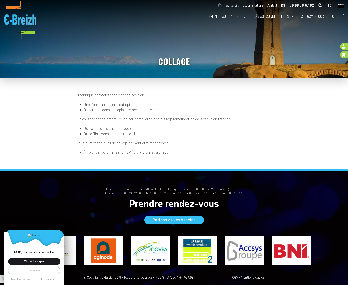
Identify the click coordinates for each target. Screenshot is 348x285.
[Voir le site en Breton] (341, 5)
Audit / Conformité (235, 16)
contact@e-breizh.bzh (231, 189)
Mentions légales (253, 277)
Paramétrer (47, 279)
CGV (235, 277)
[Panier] (344, 54)
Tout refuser (34, 270)
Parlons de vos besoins (174, 219)
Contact (272, 5)
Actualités (232, 5)
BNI (283, 5)
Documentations (253, 5)
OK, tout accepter (34, 261)
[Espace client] (344, 46)
